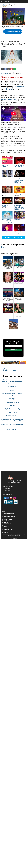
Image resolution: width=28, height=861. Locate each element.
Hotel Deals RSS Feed (8, 529)
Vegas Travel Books (8, 530)
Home (2, 73)
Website (8, 490)
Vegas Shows (6, 517)
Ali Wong (12, 405)
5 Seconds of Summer (5, 166)
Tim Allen (12, 390)
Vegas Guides (7, 522)
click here (8, 89)
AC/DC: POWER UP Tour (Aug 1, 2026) (19, 166)
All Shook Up (17, 194)
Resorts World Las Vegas (8, 99)
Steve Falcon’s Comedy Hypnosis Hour (12, 394)
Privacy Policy (14, 538)
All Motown (5, 194)
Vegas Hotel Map (7, 523)
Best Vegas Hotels (8, 519)
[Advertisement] (14, 452)
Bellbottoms (17, 219)
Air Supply (4, 178)
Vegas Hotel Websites (8, 525)
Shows (6, 73)
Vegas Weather (7, 520)
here (3, 247)
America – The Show (12, 416)
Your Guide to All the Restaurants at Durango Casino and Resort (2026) (12, 420)
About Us (6, 532)
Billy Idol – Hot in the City (18, 232)
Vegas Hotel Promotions (9, 513)
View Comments (12, 370)
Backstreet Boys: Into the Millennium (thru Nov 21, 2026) (7, 221)
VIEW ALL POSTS (12, 429)
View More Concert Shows (13, 237)
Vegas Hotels (6, 515)
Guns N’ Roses (12, 387)
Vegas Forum (6, 526)
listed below (19, 86)
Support (8, 488)
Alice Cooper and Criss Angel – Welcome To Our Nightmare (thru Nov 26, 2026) (18, 180)
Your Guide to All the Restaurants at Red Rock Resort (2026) (12, 425)
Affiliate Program (7, 528)
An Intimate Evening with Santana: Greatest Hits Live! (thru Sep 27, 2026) (19, 207)
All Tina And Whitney (5, 206)
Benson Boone (5, 232)
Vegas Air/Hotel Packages (9, 516)
